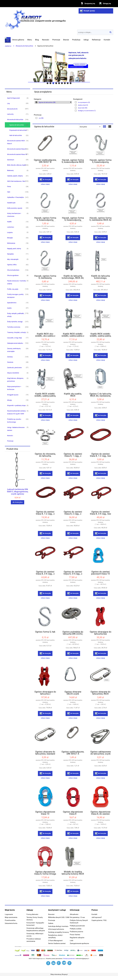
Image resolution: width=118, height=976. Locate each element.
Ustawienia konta (11, 923)
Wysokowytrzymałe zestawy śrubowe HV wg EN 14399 (16, 412)
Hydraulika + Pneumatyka (15, 197)
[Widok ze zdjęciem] (104, 126)
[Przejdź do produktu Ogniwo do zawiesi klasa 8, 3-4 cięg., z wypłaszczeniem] (45, 557)
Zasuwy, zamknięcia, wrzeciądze (14, 350)
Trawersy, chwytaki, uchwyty (16, 332)
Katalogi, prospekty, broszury (58, 932)
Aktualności (74, 914)
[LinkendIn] (53, 963)
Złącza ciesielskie (13, 373)
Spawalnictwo (11, 303)
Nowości (10, 435)
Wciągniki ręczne (12, 395)
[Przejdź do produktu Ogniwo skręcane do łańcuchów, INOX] (100, 677)
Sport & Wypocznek (13, 98)
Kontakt (94, 914)
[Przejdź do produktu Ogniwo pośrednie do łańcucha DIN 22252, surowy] (73, 617)
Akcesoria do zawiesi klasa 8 (16, 149)
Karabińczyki (11, 203)
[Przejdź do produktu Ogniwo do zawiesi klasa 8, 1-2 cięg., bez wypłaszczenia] (100, 439)
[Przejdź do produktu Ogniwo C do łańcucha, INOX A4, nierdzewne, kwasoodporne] (100, 379)
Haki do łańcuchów (15, 135)
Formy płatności (32, 914)
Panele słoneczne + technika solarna (16, 282)
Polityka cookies (75, 929)
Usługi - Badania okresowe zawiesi (16, 429)
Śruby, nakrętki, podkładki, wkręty (15, 315)
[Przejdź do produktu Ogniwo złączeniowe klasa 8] (73, 797)
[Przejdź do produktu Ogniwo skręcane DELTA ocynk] (73, 677)
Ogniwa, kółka (11, 264)
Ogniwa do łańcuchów (16, 125)
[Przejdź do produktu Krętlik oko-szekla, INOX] (73, 379)
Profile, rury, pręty (12, 289)
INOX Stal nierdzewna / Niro (16, 181)
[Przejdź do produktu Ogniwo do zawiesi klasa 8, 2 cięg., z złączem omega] (73, 497)
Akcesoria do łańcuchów (15, 119)
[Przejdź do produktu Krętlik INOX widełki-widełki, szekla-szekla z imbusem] (73, 319)
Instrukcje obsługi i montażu (58, 926)
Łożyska (10, 232)
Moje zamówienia (11, 917)
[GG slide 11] (59, 66)
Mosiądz (10, 238)
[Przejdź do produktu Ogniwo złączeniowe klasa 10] (45, 797)
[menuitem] (18, 39)
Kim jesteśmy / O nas (77, 917)
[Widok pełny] (109, 126)
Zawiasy (10, 357)
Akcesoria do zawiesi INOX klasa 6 (16, 142)
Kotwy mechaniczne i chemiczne (14, 215)
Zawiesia (10, 362)
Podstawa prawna (76, 931)
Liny (8, 103)
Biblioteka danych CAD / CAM (58, 917)
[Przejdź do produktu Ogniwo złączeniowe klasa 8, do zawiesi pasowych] (100, 797)
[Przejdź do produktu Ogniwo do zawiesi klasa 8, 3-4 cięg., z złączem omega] (73, 557)
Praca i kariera (75, 934)
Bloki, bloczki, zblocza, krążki (16, 165)
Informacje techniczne (56, 929)
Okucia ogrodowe (13, 275)
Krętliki (9, 222)
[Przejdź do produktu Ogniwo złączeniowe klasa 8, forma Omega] (45, 857)
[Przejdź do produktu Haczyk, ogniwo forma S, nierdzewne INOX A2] (100, 203)
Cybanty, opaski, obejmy (15, 176)
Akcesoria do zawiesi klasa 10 (17, 154)
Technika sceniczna (13, 327)
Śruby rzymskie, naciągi (14, 321)
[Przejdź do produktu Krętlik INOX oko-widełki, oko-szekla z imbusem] (45, 319)
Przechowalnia (10, 920)
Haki (8, 192)
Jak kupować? (96, 917)
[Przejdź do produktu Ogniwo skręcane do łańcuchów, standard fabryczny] (45, 737)
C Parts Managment (55, 940)
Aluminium (10, 160)
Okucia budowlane (13, 270)
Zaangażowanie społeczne (79, 943)
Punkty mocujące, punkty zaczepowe (15, 296)
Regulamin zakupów (77, 937)
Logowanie (9, 914)
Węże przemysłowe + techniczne (14, 388)
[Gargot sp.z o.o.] (48, 963)
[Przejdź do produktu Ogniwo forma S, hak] (45, 617)
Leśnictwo (10, 227)
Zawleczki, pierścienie (14, 367)
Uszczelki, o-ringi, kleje (14, 338)
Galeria (50, 923)
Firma (9, 186)
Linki (71, 940)
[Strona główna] (35, 18)
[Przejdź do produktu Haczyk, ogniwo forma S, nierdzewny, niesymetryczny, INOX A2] (45, 261)
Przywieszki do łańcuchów (18, 130)
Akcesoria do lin (12, 109)
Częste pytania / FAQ (98, 920)
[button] (45, 184)
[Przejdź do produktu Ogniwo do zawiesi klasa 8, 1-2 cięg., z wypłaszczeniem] (45, 497)
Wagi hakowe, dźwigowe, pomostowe (15, 379)
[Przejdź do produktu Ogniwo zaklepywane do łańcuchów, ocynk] (100, 737)
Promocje (10, 441)
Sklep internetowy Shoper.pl (59, 974)
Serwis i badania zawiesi (56, 943)
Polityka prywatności (77, 926)
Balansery (10, 170)
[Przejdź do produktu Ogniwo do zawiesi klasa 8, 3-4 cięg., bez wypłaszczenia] (100, 497)
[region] (59, 66)
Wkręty (9, 400)
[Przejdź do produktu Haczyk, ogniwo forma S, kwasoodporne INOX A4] (73, 145)
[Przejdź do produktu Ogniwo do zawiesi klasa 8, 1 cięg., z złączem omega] (73, 439)
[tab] (47, 83)
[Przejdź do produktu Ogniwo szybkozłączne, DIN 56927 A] (73, 737)
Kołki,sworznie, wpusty (14, 208)
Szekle (9, 308)
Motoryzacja (11, 243)
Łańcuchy (10, 114)
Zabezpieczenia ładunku (15, 343)
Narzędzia (10, 254)
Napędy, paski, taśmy (14, 248)
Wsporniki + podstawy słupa (16, 405)
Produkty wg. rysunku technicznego (14, 420)
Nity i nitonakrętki (12, 259)
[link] (53, 102)
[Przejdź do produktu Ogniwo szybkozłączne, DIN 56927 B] (45, 145)
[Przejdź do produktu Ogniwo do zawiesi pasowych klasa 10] (100, 557)
